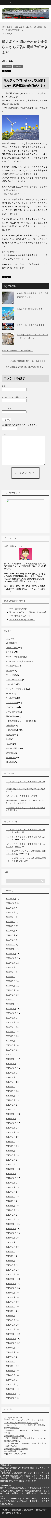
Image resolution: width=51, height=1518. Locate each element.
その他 (9, 671)
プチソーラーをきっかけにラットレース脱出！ (25, 1420)
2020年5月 (10, 1036)
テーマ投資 (11, 675)
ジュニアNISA (12, 666)
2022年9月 (10, 908)
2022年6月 (10, 922)
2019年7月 (10, 1082)
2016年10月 (11, 1233)
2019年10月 (11, 1068)
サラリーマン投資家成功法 (18, 661)
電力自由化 (11, 758)
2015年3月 (10, 1320)
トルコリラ (11, 684)
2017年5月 (10, 1201)
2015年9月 (10, 1293)
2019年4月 (10, 1096)
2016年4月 (10, 1261)
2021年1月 (10, 999)
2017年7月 (10, 1192)
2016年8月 (10, 1242)
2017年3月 (10, 1210)
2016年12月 (11, 1224)
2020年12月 (11, 1004)
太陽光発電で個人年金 (14, 1436)
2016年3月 (10, 1265)
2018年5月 (10, 1146)
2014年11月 (11, 1339)
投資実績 (10, 735)
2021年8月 (10, 967)
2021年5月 (10, 981)
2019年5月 (10, 1091)
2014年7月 (10, 1357)
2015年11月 (11, 1284)
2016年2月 (10, 1270)
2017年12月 (11, 1169)
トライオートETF (14, 680)
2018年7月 (10, 1137)
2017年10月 (11, 1178)
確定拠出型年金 (13, 748)
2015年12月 (11, 1279)
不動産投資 (7, 66)
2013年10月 (11, 1398)
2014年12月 (11, 1334)
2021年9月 (10, 963)
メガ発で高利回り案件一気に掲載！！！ (28, 361)
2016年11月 (11, 1229)
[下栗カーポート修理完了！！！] (8, 328)
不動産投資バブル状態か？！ (29, 309)
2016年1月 (10, 1274)
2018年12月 (11, 1114)
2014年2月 (10, 1380)
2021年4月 (10, 986)
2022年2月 (10, 940)
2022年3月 (10, 935)
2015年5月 (10, 1311)
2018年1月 (10, 1164)
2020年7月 (10, 1027)
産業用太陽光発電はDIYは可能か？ (17, 350)
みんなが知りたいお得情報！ (22, 619)
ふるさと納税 (12, 703)
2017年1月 (10, 1219)
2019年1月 (10, 1109)
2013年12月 (11, 1389)
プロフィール (12, 707)
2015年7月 (10, 1302)
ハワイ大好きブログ (18, 609)
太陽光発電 (18, 66)
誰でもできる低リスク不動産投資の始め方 (28, 612)
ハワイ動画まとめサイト (20, 616)
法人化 (9, 744)
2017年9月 (10, 1183)
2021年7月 (10, 972)
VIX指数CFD (11, 643)
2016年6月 (10, 1251)
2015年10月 (11, 1288)
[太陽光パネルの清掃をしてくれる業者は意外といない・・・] (8, 302)
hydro (17, 832)
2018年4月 (10, 1151)
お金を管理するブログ (14, 1417)
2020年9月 (10, 1018)
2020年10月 (11, 1013)
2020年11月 (11, 1009)
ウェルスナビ (12, 648)
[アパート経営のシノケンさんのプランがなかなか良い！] (8, 343)
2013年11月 (11, 1394)
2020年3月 (10, 1045)
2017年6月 (10, 1197)
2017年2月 (10, 1215)
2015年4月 (10, 1316)
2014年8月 (10, 1352)
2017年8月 (10, 1187)
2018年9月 (10, 1128)
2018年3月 (10, 1155)
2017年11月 (11, 1174)
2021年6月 (10, 977)
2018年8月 (10, 1132)
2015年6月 (10, 1306)
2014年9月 (10, 1348)
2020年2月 (10, 1050)
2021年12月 (11, 949)
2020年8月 (10, 1022)
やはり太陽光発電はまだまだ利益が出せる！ (25, 367)
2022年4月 (10, 931)
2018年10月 (11, 1123)
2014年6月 (10, 1361)
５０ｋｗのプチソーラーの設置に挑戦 (21, 1423)
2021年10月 (11, 958)
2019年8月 (10, 1077)
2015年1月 (10, 1329)
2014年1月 (10, 1384)
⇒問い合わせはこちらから (14, 194)
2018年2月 (10, 1160)
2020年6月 (10, 1032)
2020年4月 (10, 1041)
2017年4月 (10, 1206)
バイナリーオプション (16, 689)
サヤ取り (10, 652)
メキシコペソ (12, 712)
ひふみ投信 (11, 698)
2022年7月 (10, 917)
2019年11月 (11, 1064)
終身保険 (10, 753)
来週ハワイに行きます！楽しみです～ (22, 796)
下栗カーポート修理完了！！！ (30, 325)
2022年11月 (11, 899)
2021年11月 (11, 954)
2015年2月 (10, 1325)
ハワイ (9, 693)
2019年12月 (11, 1059)
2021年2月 (10, 995)
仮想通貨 (10, 726)
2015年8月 (10, 1297)
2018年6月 (10, 1142)
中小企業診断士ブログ (14, 1451)
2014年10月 (11, 1343)
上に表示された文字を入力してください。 (20, 425)
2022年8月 (10, 912)
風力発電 (10, 762)
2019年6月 (10, 1087)
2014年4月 (10, 1371)
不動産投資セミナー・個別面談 (20, 721)
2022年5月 (10, 926)
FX (7, 639)
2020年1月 (10, 1054)
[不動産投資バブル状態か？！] (8, 318)
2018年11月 (11, 1119)
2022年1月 (10, 944)
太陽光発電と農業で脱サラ (16, 1449)
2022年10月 (11, 903)
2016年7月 (10, 1247)
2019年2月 (10, 1105)
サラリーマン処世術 (15, 657)
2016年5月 (10, 1256)
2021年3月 (10, 990)
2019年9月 (10, 1073)
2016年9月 (10, 1238)
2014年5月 (10, 1366)
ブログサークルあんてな (15, 1454)
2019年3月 (10, 1100)
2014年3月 (10, 1375)
